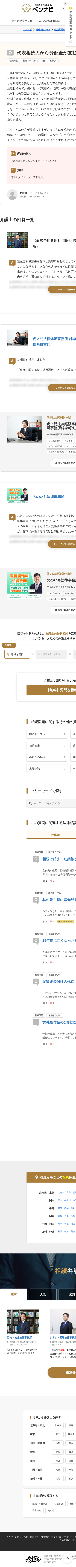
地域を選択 (17, 654)
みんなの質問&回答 (49, 20)
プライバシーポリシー (61, 1537)
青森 (68, 1192)
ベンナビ (27, 29)
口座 (43, 60)
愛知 (60, 1208)
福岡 (60, 1231)
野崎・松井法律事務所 (19, 1337)
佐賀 (66, 1231)
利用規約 (45, 1537)
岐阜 (66, 1208)
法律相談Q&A (43, 29)
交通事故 (58, 1503)
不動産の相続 (37, 757)
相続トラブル (29, 60)
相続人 (53, 60)
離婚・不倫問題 (40, 1503)
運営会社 (34, 1537)
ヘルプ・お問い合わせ (17, 1537)
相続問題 (13, 60)
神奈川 (67, 1200)
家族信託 (34, 768)
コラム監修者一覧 (66, 1540)
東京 (60, 1200)
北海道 (61, 1192)
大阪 (60, 1216)
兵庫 (66, 1216)
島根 (66, 1224)
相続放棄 (34, 745)
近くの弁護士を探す (23, 20)
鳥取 (60, 1224)
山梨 (58, 1443)
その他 (51, 1510)
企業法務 (37, 1510)
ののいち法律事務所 (49, 497)
